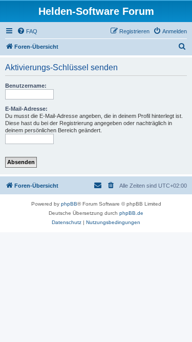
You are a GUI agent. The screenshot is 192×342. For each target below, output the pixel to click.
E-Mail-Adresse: (26, 109)
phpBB (69, 204)
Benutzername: (26, 86)
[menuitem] (27, 31)
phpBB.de (131, 213)
